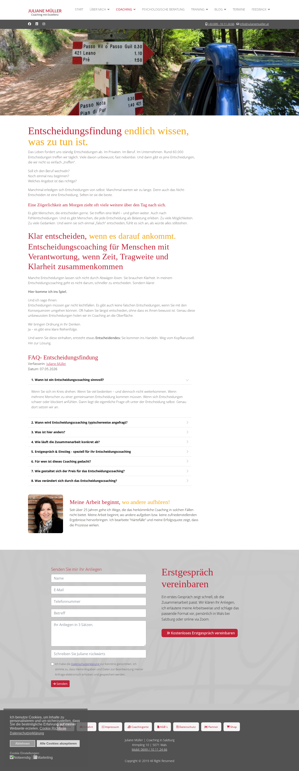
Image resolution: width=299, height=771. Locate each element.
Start (79, 9)
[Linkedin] (36, 24)
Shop (233, 727)
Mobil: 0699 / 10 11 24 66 (149, 749)
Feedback (259, 9)
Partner (213, 727)
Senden (62, 684)
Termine (239, 9)
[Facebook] (29, 24)
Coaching (124, 9)
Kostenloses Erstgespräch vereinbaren (202, 633)
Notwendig (22, 757)
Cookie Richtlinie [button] (53, 728)
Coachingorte (140, 727)
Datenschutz (187, 727)
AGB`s (163, 727)
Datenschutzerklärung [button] (27, 733)
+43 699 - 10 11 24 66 (221, 24)
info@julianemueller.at (254, 24)
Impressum (111, 727)
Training (197, 9)
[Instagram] (43, 24)
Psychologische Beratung (163, 9)
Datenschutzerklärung (85, 664)
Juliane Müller (56, 363)
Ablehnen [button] (22, 743)
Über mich (98, 9)
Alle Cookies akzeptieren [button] (58, 743)
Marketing (45, 757)
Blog (219, 9)
